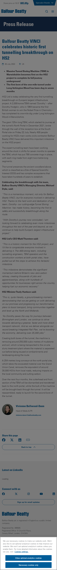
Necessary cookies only (28, 565)
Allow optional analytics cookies (28, 558)
